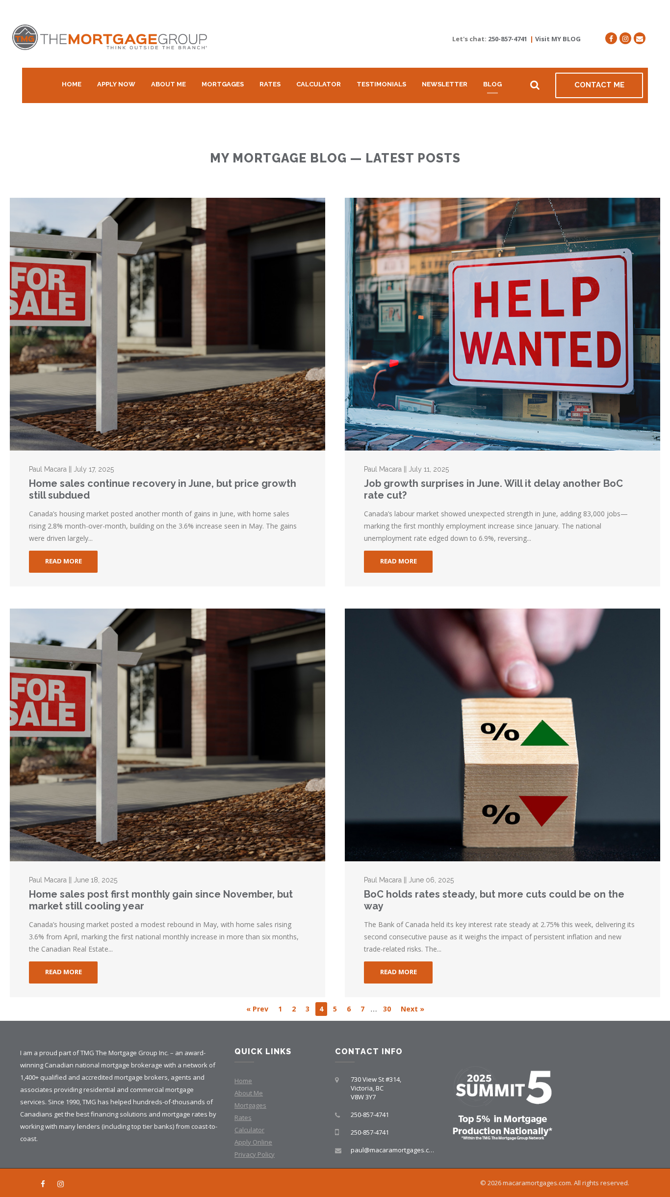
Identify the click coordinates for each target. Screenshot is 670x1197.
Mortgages (223, 84)
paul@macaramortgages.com (394, 1149)
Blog (492, 84)
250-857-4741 (507, 38)
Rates (270, 84)
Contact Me (599, 84)
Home (71, 84)
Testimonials (381, 84)
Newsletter (444, 84)
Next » (412, 1008)
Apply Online (253, 1142)
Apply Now (116, 84)
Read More (63, 561)
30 (387, 1008)
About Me (168, 84)
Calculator (318, 84)
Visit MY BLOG (558, 38)
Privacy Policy (254, 1154)
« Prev (257, 1008)
